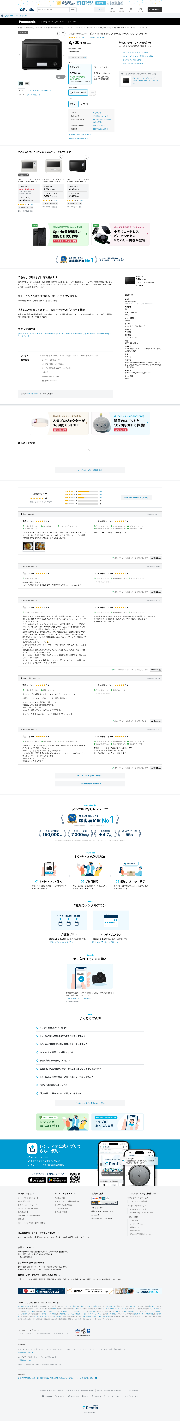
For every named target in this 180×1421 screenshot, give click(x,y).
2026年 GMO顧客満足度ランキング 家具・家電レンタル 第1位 (90, 825)
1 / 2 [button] (62, 77)
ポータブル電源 (97, 1316)
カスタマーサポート (63, 1194)
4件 (100, 491)
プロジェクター (82, 1311)
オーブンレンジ (86, 1314)
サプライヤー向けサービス (137, 1198)
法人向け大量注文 (155, 9)
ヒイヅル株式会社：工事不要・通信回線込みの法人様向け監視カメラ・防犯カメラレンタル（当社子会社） (56, 1378)
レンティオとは (25, 1194)
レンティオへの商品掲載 (139, 1201)
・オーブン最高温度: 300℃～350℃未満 (55, 368)
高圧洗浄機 (149, 1314)
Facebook (48, 1396)
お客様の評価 (23, 1212)
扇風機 (136, 1314)
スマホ (74, 1311)
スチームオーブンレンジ (88, 356)
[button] (57, 33)
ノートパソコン (29, 1311)
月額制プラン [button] (98, 113)
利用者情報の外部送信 (87, 1390)
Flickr (86, 1396)
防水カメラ (152, 1306)
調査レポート (135, 1227)
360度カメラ (96, 1306)
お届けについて (25, 1247)
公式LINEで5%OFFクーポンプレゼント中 (122, 1396)
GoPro (89, 1306)
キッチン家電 (45, 356)
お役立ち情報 (132, 1217)
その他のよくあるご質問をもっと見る (90, 1103)
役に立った (157, 558)
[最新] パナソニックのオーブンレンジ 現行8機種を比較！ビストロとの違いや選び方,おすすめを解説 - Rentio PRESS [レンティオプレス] (65, 335)
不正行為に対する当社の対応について (115, 1390)
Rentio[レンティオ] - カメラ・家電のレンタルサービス (39, 1303)
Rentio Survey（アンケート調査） (142, 1212)
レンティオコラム (136, 1224)
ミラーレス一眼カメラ (71, 1306)
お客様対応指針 (133, 1390)
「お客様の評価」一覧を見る (90, 783)
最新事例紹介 (135, 1231)
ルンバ (117, 1311)
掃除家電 (24, 1314)
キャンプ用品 (87, 1316)
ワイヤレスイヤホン (109, 1309)
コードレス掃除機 (154, 1311)
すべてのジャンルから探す (133, 63)
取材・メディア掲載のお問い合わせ (31, 1223)
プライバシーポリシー (72, 1390)
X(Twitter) (61, 1396)
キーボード (53, 1311)
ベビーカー (37, 1316)
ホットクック (70, 1314)
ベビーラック (46, 1316)
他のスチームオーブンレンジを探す (136, 52)
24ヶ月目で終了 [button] (99, 126)
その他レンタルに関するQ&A (78, 134)
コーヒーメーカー (97, 1314)
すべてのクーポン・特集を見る (90, 470)
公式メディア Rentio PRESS (29, 1216)
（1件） (31, 204)
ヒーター (142, 1314)
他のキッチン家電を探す (132, 60)
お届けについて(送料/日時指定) (67, 1201)
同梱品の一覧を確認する (77, 138)
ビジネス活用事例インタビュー (141, 1234)
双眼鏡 (54, 1309)
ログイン (100, 9)
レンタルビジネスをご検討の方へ (142, 1194)
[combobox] (57, 9)
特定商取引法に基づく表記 (48, 1390)
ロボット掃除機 (128, 1311)
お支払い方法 (60, 1198)
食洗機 (78, 1314)
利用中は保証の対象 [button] (100, 129)
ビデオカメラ (133, 1306)
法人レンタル (154, 1309)
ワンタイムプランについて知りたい (105, 942)
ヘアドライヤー (45, 1314)
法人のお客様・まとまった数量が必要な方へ (37, 1233)
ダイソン (137, 1311)
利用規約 (60, 1390)
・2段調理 (44, 372)
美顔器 (54, 1314)
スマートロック (121, 1309)
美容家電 (62, 1314)
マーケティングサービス (136, 1206)
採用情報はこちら (24, 1352)
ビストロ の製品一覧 (33, 95)
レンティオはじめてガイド (28, 1198)
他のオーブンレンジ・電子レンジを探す (138, 56)
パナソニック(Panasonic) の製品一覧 (39, 90)
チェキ (75, 1309)
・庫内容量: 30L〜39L (48, 381)
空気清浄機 (91, 1311)
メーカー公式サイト (33, 394)
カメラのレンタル (23, 1306)
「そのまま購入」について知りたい (79, 998)
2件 (100, 497)
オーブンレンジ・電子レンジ (64, 356)
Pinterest (97, 1396)
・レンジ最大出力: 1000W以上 (52, 364)
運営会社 (21, 1219)
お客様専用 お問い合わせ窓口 (31, 1262)
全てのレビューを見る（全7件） (136, 497)
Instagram (74, 1396)
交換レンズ (82, 1306)
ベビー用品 (57, 1316)
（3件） (56, 200)
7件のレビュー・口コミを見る (93, 37)
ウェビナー (134, 1220)
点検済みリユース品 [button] (100, 116)
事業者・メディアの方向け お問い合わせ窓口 (38, 1275)
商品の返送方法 (24, 1201)
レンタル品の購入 (61, 1208)
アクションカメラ (109, 1306)
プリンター (45, 1311)
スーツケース (107, 1316)
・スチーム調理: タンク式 (50, 376)
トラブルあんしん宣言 (63, 1205)
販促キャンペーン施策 (138, 1209)
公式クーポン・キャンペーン (29, 1205)
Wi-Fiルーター (66, 1311)
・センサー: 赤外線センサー (50, 360)
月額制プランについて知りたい (61, 942)
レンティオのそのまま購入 (28, 1208)
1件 (100, 494)
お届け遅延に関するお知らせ (15, 16)
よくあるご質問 (61, 1212)
